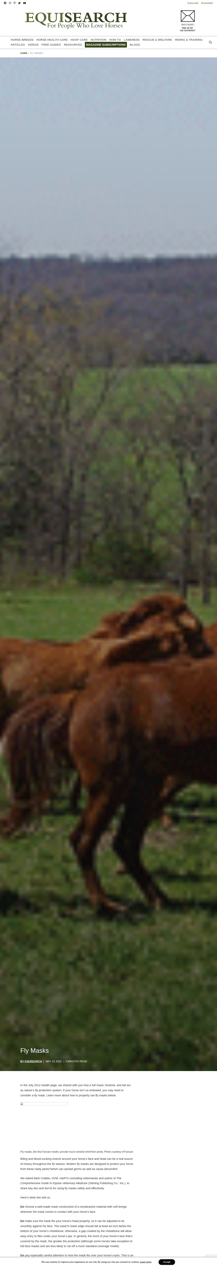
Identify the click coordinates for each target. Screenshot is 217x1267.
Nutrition (98, 39)
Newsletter (207, 3)
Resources (73, 44)
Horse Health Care (52, 39)
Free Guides (51, 44)
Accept (166, 1262)
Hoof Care (79, 39)
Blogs (135, 44)
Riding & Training (189, 39)
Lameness (132, 39)
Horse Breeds (22, 39)
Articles (18, 44)
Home (23, 53)
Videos (33, 44)
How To (115, 39)
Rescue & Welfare (157, 39)
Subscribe (193, 3)
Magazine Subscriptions (106, 44)
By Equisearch (31, 1061)
